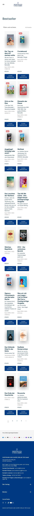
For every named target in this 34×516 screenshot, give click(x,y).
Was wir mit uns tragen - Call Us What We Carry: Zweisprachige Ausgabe (23, 298)
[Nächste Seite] (26, 421)
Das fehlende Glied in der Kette (9, 349)
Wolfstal (20, 149)
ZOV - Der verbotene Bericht (21, 249)
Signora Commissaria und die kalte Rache (9, 296)
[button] (4, 259)
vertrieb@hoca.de (20, 468)
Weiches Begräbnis (8, 248)
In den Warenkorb (10, 76)
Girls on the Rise (9, 102)
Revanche (21, 393)
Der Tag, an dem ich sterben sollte (10, 53)
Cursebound (22, 51)
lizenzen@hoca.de (18, 473)
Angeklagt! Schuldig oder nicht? (10, 151)
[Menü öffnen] (3, 4)
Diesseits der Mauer (22, 102)
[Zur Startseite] (18, 4)
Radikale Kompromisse (22, 348)
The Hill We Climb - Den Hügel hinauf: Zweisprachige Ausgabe (23, 197)
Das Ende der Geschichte (10, 394)
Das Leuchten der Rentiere (10, 195)
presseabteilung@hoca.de (19, 470)
